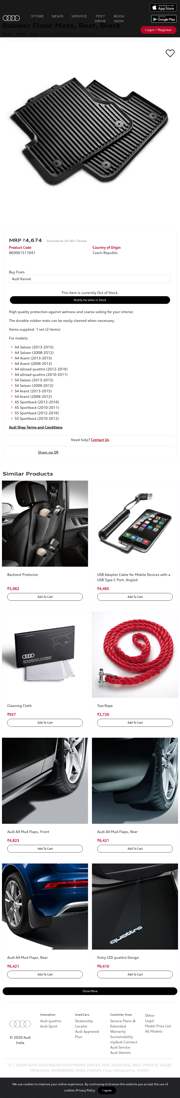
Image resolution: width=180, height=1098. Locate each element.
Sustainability (121, 1037)
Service (79, 16)
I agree (107, 1090)
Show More (90, 991)
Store (37, 16)
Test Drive (100, 18)
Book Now (119, 18)
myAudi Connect (123, 1042)
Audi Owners (120, 1052)
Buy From (17, 272)
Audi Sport (49, 1026)
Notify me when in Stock (90, 300)
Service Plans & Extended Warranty (123, 1026)
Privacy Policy (85, 1090)
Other (150, 1015)
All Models (153, 1031)
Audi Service (120, 1047)
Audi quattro (50, 1021)
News (57, 16)
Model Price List (158, 1026)
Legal (149, 1021)
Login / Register (158, 30)
